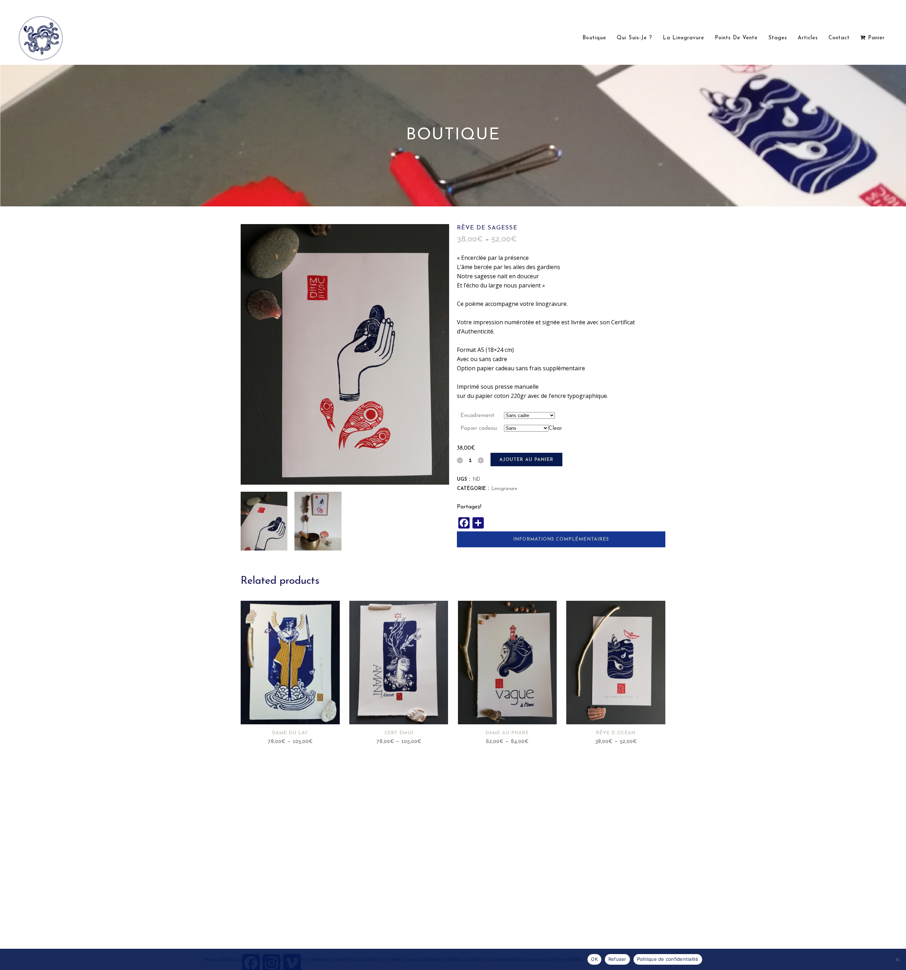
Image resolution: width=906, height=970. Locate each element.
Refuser (617, 959)
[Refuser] (897, 959)
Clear (555, 428)
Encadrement (477, 415)
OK (594, 959)
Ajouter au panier (526, 459)
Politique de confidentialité (668, 959)
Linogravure (504, 488)
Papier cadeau (478, 428)
